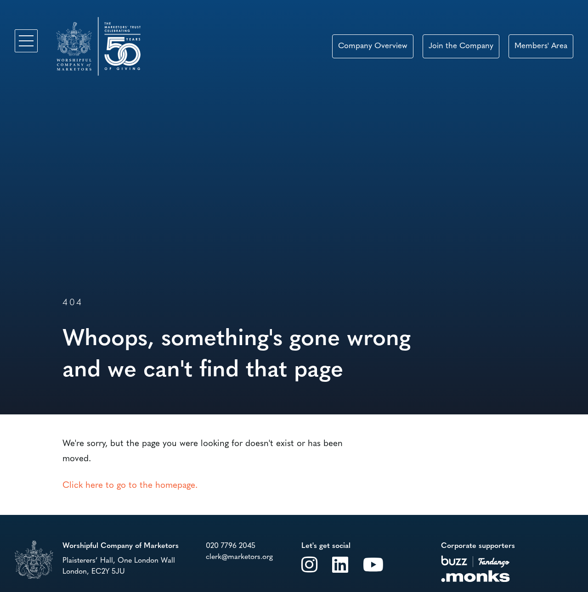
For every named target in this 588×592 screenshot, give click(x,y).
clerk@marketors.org (239, 557)
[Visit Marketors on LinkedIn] (340, 564)
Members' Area (540, 46)
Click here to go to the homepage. (130, 485)
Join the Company (461, 46)
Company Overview (372, 46)
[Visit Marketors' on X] (309, 564)
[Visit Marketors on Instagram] (373, 564)
